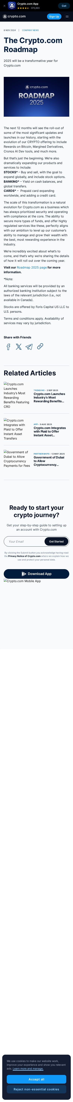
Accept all (36, 1079)
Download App (39, 574)
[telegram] (29, 347)
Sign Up (54, 16)
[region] (36, 1077)
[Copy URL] (40, 346)
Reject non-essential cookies (36, 1089)
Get (64, 5)
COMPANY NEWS (30, 30)
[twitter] (18, 347)
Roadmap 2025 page (32, 267)
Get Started (56, 541)
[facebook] (8, 347)
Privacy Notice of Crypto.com (24, 556)
